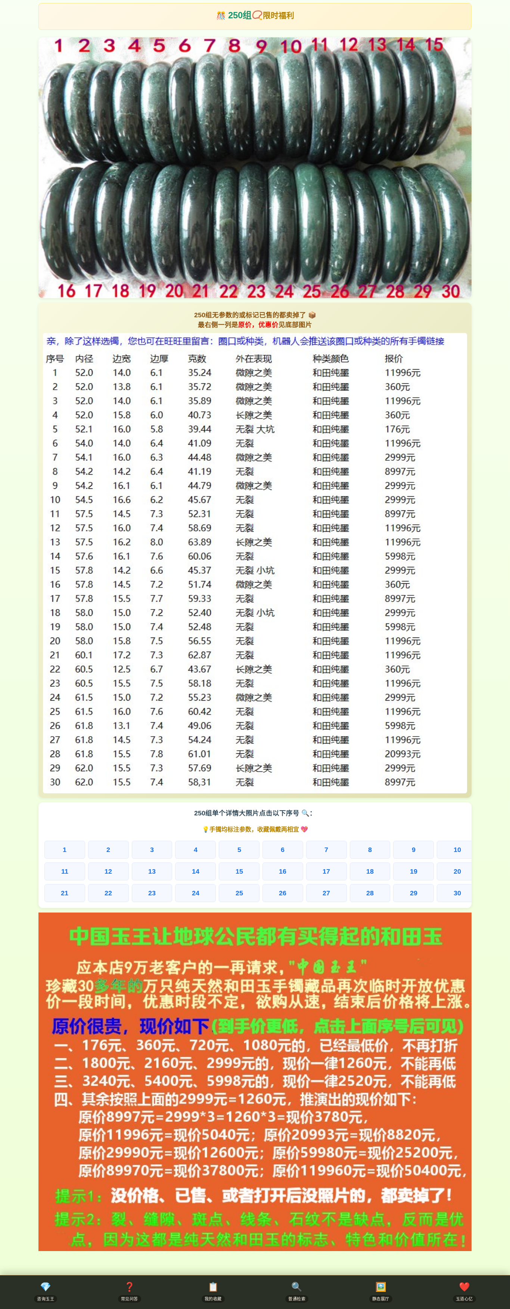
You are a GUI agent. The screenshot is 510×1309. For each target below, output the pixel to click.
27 (326, 893)
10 (457, 849)
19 (413, 871)
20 (457, 871)
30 (457, 893)
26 (282, 893)
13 (152, 871)
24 (195, 893)
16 (282, 871)
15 (239, 871)
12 (108, 871)
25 (239, 893)
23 (152, 893)
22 (108, 893)
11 (64, 871)
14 (195, 871)
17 (326, 871)
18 (370, 871)
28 (370, 893)
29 (413, 893)
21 (64, 893)
